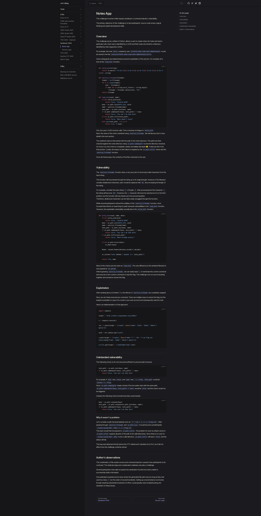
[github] (188, 3)
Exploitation (183, 23)
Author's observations (187, 29)
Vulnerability (184, 19)
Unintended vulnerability (188, 26)
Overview (183, 16)
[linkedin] (199, 3)
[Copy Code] (163, 68)
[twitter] (196, 3)
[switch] (182, 3)
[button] (80, 9)
